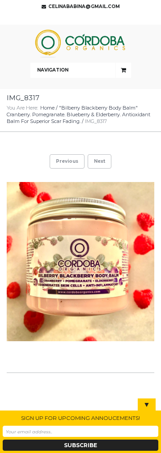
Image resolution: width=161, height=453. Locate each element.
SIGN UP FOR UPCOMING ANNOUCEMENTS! (80, 418)
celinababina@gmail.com (84, 6)
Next (99, 161)
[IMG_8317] (80, 261)
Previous (67, 161)
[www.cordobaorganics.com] (80, 43)
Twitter (78, 17)
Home (47, 108)
